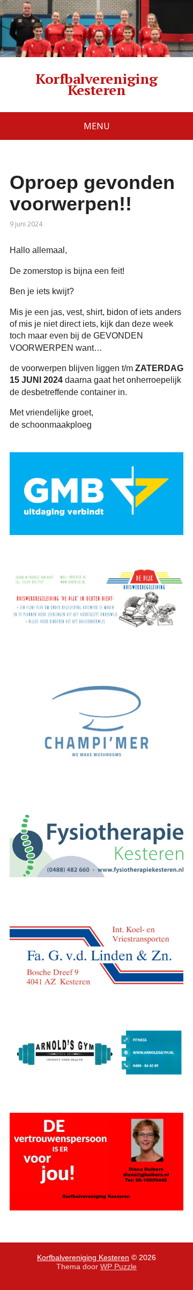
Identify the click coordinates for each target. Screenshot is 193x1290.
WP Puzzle (118, 1266)
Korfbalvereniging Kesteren (96, 84)
